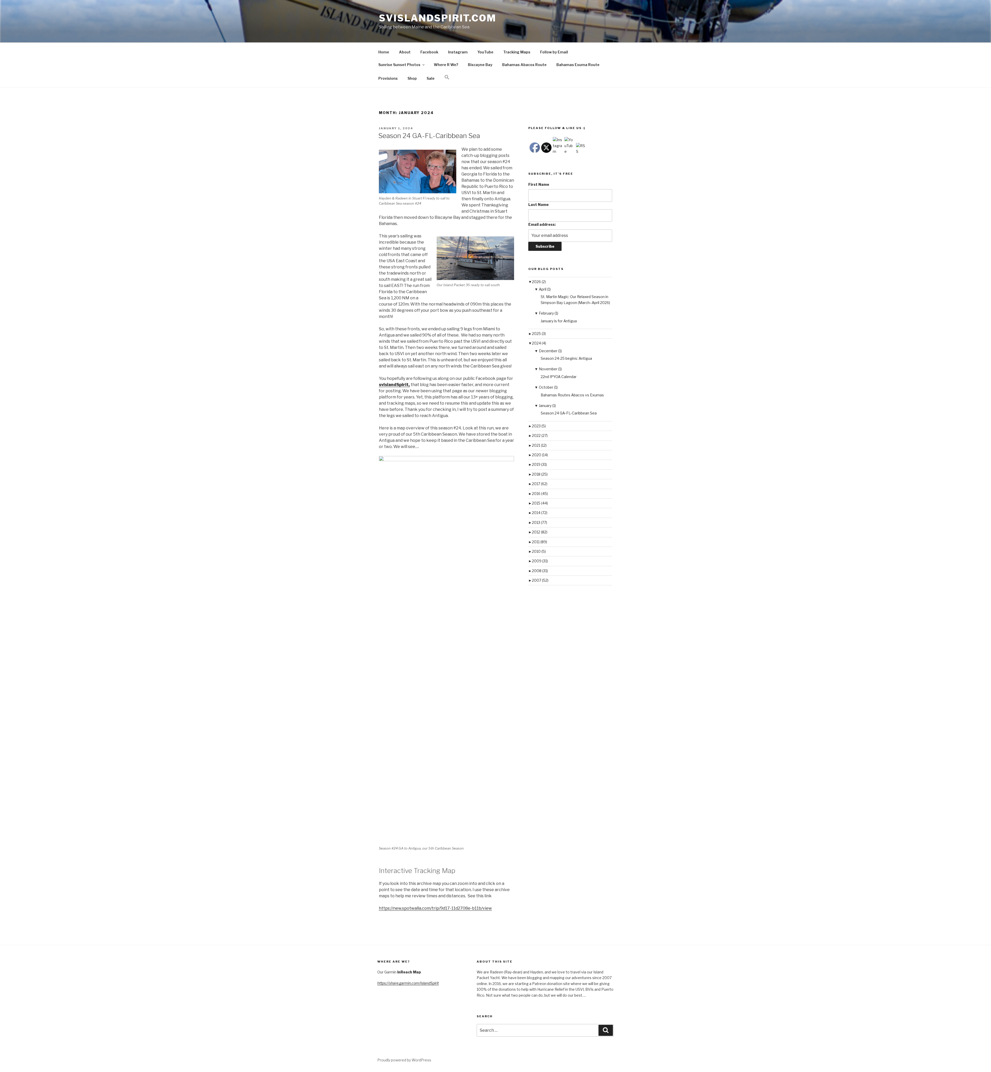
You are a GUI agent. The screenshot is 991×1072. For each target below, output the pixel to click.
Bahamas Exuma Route (578, 64)
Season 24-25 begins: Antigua (566, 358)
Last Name (538, 204)
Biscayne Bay (480, 64)
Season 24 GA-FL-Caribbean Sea (429, 136)
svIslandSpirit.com (437, 18)
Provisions (388, 78)
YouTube (485, 52)
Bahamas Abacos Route (524, 64)
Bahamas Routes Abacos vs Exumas (572, 395)
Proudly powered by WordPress (404, 1060)
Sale (431, 78)
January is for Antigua (559, 321)
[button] (447, 77)
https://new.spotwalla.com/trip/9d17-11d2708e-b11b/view (435, 908)
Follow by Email (554, 52)
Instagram (458, 52)
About (405, 52)
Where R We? (446, 64)
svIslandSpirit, (394, 384)
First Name (538, 184)
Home (383, 52)
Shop (412, 78)
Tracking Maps (516, 52)
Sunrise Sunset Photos (399, 64)
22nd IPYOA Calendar (559, 376)
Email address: (542, 224)
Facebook (429, 52)
